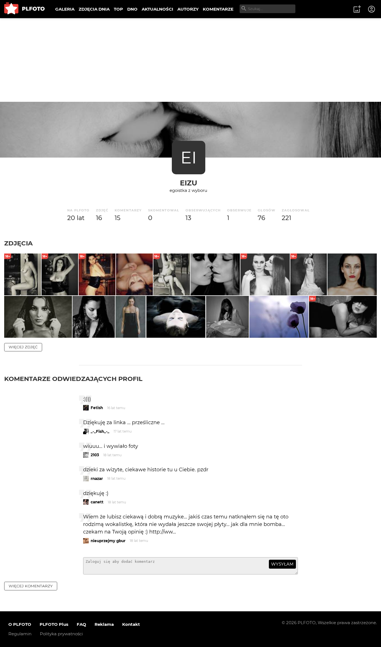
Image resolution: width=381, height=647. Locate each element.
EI (188, 157)
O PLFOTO (19, 624)
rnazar (97, 478)
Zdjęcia (18, 243)
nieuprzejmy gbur (108, 541)
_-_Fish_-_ (100, 431)
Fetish (97, 407)
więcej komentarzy (31, 586)
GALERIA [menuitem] (64, 9)
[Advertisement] (190, 60)
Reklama (104, 624)
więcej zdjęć (23, 347)
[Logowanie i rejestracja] (371, 9)
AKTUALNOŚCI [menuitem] (157, 9)
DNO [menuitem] (132, 9)
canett (97, 502)
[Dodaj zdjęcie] (357, 9)
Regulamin (20, 633)
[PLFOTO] (24, 9)
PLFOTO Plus (54, 624)
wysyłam (282, 564)
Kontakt (131, 624)
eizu (188, 182)
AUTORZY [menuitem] (188, 9)
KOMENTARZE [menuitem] (218, 9)
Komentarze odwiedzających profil (73, 379)
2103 (95, 455)
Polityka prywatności (61, 633)
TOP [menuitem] (118, 9)
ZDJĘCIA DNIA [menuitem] (94, 9)
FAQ (81, 624)
